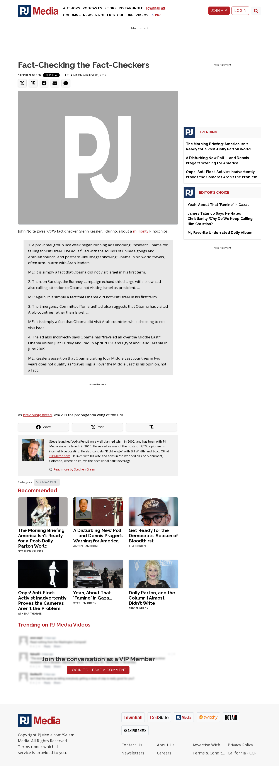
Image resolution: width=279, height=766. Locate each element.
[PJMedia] (38, 10)
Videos (142, 15)
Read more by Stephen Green (74, 469)
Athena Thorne (30, 613)
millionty (140, 231)
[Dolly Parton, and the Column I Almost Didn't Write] (153, 573)
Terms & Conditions (209, 753)
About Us (166, 744)
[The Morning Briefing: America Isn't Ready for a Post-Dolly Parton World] (43, 511)
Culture (125, 15)
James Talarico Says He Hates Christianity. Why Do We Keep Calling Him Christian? (220, 218)
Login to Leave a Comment (98, 670)
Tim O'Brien (137, 546)
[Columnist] (35, 449)
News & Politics (99, 15)
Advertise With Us (209, 744)
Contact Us (131, 744)
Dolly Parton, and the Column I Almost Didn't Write (152, 598)
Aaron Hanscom (85, 546)
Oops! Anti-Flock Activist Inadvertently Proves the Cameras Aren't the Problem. (42, 600)
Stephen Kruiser (30, 551)
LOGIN (240, 10)
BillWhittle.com (59, 456)
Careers (164, 753)
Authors (71, 8)
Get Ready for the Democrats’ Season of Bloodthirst (153, 536)
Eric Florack (138, 608)
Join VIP (219, 10)
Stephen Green (29, 75)
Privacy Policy (240, 744)
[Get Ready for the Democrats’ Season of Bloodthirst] (153, 511)
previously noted (37, 414)
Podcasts (92, 8)
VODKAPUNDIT (47, 482)
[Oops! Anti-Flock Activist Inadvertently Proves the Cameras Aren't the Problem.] (43, 573)
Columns (72, 15)
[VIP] (156, 15)
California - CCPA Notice (244, 753)
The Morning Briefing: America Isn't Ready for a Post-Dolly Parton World (42, 538)
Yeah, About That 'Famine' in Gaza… (92, 595)
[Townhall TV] (157, 8)
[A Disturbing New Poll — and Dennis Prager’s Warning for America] (98, 511)
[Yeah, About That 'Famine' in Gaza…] (98, 573)
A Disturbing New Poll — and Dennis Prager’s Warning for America (98, 536)
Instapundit (131, 8)
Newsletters (132, 753)
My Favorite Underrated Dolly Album (220, 233)
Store (110, 8)
